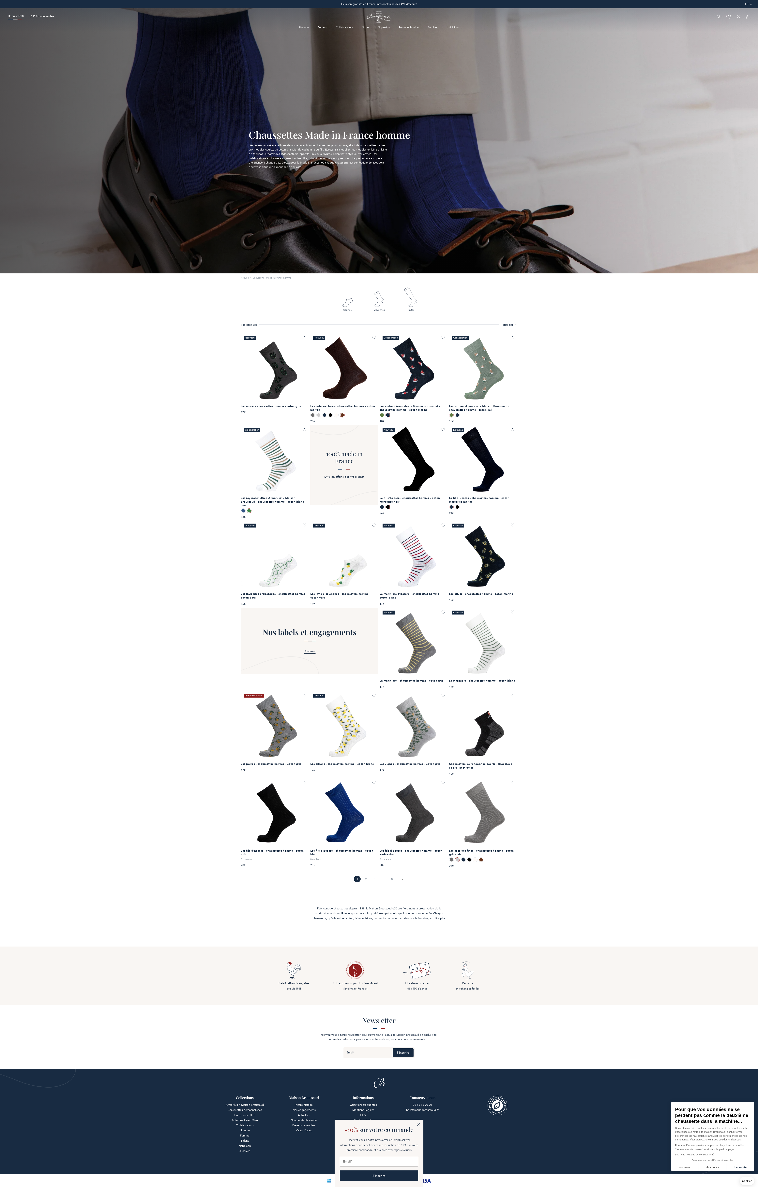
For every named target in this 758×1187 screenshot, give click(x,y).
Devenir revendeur (304, 1125)
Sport (365, 27)
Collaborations (345, 27)
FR (747, 4)
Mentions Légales (363, 1110)
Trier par (508, 325)
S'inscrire (403, 1052)
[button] (718, 17)
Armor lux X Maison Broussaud (245, 1105)
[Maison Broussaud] (379, 17)
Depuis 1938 (16, 16)
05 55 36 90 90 (422, 1105)
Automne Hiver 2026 (245, 1120)
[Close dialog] (418, 1124)
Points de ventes (43, 16)
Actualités (304, 1115)
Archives (432, 27)
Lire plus (440, 918)
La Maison (453, 27)
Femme (322, 27)
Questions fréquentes (363, 1105)
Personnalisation (409, 27)
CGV (363, 1115)
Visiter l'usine (304, 1130)
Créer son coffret (244, 1115)
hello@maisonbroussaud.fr (422, 1110)
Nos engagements (304, 1110)
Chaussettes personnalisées (245, 1110)
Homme (304, 27)
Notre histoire (304, 1105)
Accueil (245, 277)
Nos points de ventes (304, 1120)
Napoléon (384, 27)
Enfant (245, 1141)
